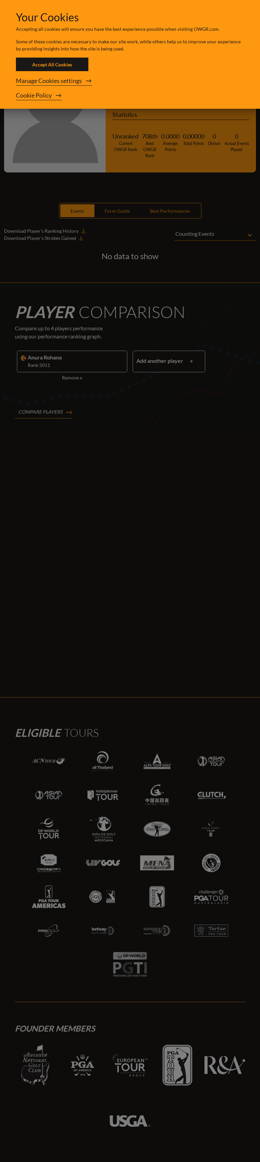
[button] (130, 81)
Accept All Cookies (52, 64)
